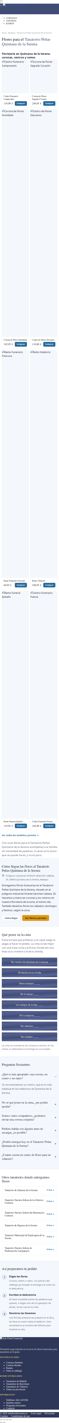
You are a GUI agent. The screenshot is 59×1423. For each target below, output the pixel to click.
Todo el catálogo (14, 1370)
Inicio (4, 32)
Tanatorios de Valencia (17, 1386)
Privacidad (49, 1413)
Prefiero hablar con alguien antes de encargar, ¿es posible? (22, 1130)
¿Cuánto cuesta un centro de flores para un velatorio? (26, 1157)
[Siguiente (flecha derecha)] (4, 1422)
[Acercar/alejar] (10, 1419)
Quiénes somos (13, 1402)
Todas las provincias (15, 1389)
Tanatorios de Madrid (16, 1381)
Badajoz (11, 32)
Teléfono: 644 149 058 (17, 1400)
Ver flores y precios (35, 917)
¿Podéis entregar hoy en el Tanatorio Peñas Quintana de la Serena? (26, 1144)
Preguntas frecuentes (16, 1405)
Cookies (4, 1416)
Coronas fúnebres (14, 1362)
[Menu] (1, 5)
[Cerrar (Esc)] (1, 1419)
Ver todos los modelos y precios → (20, 835)
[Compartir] (4, 1419)
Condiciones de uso (20, 1416)
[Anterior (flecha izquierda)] (1, 1422)
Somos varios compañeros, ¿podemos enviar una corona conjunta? (24, 1117)
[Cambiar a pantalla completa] (7, 1419)
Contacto (10, 1408)
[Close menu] (1, 2)
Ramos (9, 1368)
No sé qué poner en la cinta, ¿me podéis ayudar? (25, 1104)
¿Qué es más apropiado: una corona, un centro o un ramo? (25, 1076)
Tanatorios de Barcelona (17, 1384)
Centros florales (13, 1365)
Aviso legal (36, 1413)
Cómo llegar (11, 917)
